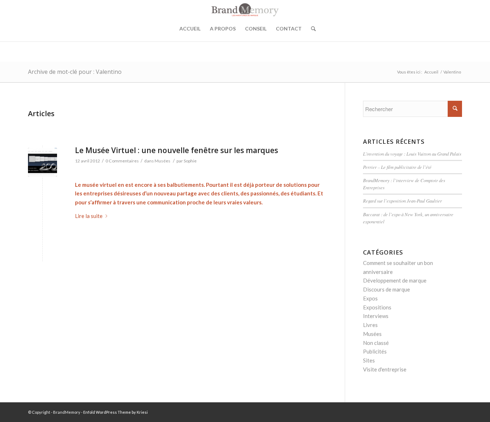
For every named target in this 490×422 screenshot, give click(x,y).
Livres (370, 325)
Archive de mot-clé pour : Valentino (75, 72)
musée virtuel (99, 184)
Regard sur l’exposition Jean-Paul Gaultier (402, 201)
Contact (289, 28)
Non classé (376, 343)
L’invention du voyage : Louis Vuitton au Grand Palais (412, 154)
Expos (370, 298)
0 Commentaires (122, 160)
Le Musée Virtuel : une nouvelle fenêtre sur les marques (176, 150)
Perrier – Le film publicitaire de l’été (397, 167)
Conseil (256, 28)
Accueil (190, 28)
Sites (369, 360)
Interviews (375, 316)
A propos (223, 28)
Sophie (190, 160)
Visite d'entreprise (384, 369)
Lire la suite (89, 216)
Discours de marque (386, 289)
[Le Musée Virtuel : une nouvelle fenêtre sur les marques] (42, 162)
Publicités (375, 351)
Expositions (377, 307)
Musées (162, 160)
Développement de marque (395, 280)
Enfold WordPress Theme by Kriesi (115, 412)
